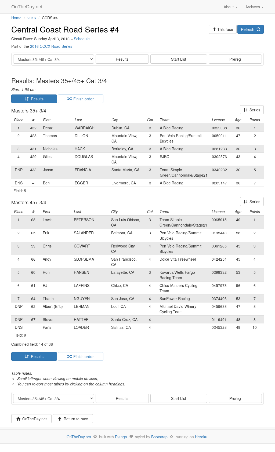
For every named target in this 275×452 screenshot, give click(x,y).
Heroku (201, 436)
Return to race (74, 418)
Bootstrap (159, 436)
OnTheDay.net (27, 6)
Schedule (82, 38)
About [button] (229, 6)
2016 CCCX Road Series (51, 46)
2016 (31, 17)
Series (253, 109)
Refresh (248, 29)
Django (121, 436)
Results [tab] (36, 98)
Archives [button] (253, 6)
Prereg (235, 59)
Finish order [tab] (82, 98)
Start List (178, 59)
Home (16, 17)
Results (122, 59)
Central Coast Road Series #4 (65, 29)
